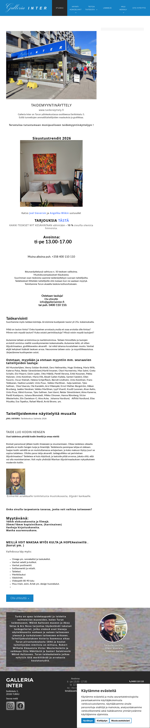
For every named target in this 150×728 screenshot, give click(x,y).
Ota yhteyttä (139, 8)
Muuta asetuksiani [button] (120, 720)
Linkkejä (107, 8)
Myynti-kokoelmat (75, 8)
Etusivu (59, 8)
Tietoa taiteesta (90, 8)
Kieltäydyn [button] (102, 720)
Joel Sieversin (37, 213)
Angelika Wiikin (59, 213)
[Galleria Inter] (25, 8)
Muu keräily (123, 8)
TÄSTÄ (63, 220)
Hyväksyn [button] (88, 720)
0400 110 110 (137, 682)
